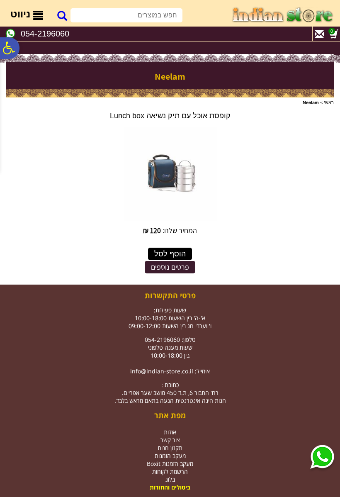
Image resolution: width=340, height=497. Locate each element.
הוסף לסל (170, 254)
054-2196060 (45, 33)
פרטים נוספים (170, 267)
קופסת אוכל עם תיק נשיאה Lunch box (170, 116)
